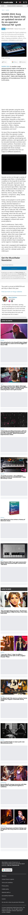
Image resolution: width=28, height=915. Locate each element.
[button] (2, 2)
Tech (3, 10)
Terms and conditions (7, 882)
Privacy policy (5, 886)
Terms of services (19, 272)
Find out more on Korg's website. (11, 291)
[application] (14, 163)
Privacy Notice (21, 274)
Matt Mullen (11, 28)
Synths (7, 10)
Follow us (16, 62)
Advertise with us (6, 892)
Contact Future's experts (8, 879)
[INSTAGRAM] (10, 301)
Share (5, 62)
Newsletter (23, 62)
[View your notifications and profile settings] (16, 2)
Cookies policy (5, 889)
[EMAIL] (12, 301)
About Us (4, 876)
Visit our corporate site (13, 865)
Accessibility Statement (7, 895)
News (3, 29)
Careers (4, 899)
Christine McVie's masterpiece (15, 6)
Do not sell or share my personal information (13, 902)
